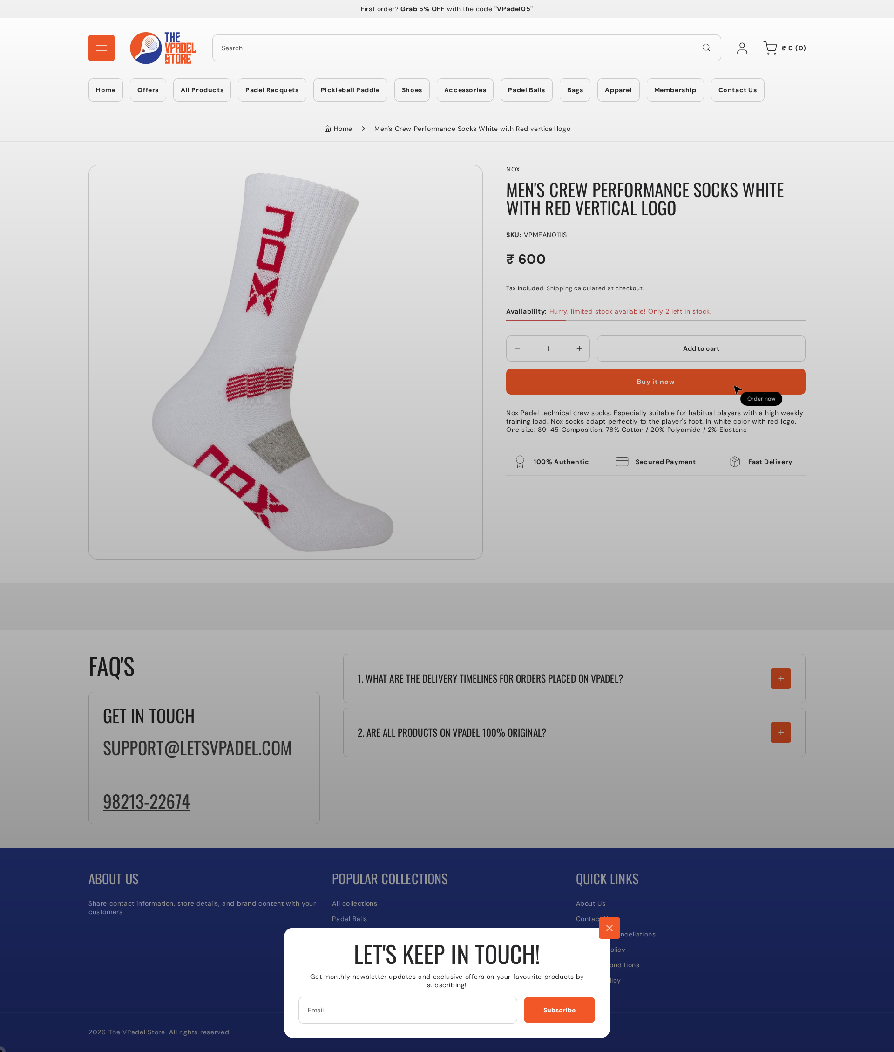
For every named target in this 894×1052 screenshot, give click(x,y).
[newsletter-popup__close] (609, 928)
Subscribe (559, 1010)
